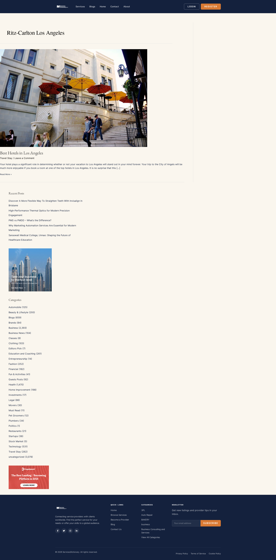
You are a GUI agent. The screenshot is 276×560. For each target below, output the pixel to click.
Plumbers (14, 420)
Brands (12, 322)
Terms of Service (198, 553)
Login (192, 6)
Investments (15, 394)
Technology (15, 446)
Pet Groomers (16, 415)
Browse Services (119, 515)
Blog (113, 524)
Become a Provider (120, 519)
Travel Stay (6, 158)
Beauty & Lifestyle (18, 312)
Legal (12, 400)
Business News (17, 333)
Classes (13, 338)
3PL (143, 510)
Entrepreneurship (18, 358)
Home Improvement (19, 389)
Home (114, 510)
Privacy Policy (182, 553)
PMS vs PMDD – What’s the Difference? (30, 220)
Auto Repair (147, 515)
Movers (13, 405)
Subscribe (210, 523)
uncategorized (16, 456)
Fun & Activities (17, 374)
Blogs (12, 317)
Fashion (13, 363)
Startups (13, 436)
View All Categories (150, 537)
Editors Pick (15, 348)
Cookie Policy (215, 553)
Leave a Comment (24, 158)
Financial (13, 369)
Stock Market (16, 441)
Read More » (6, 174)
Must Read (14, 410)
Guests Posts (16, 379)
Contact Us (116, 529)
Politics (13, 425)
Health (12, 384)
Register (210, 6)
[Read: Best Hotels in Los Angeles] (73, 97)
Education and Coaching (22, 353)
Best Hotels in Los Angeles (21, 153)
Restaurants (15, 431)
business (145, 524)
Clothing (13, 343)
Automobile (15, 307)
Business (13, 327)
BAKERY (145, 519)
